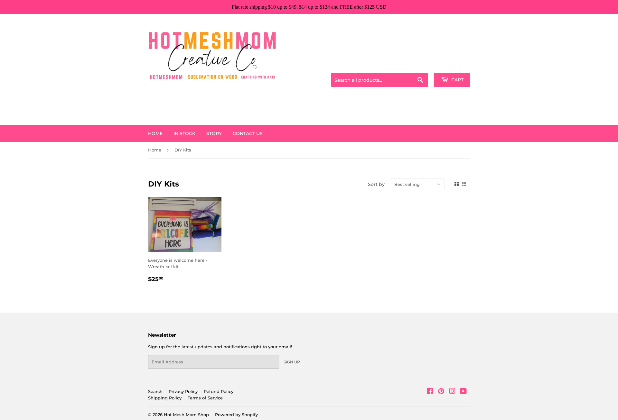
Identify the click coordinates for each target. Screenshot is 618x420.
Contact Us (248, 133)
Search (155, 391)
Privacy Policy (183, 391)
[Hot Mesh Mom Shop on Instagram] (452, 392)
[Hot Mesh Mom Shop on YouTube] (463, 392)
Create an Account (452, 65)
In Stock (184, 133)
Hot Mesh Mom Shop (186, 414)
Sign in (419, 65)
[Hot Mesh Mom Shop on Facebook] (429, 392)
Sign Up (292, 362)
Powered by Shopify (236, 414)
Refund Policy (218, 391)
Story (214, 133)
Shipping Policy (165, 397)
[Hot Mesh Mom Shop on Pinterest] (441, 392)
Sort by (376, 184)
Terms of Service (205, 397)
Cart (457, 80)
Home (155, 133)
